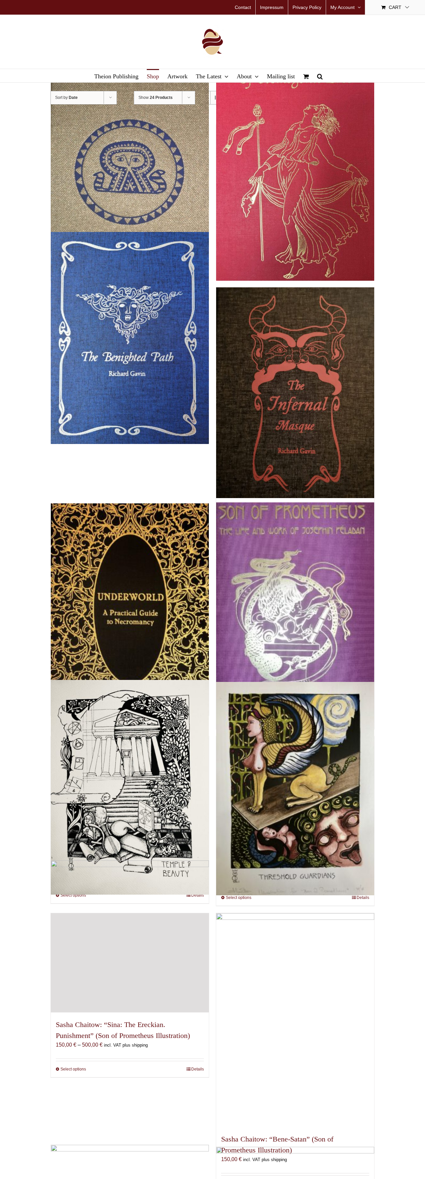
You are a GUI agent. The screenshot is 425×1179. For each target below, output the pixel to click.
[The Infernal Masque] (295, 392)
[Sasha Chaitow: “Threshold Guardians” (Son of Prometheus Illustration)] (295, 788)
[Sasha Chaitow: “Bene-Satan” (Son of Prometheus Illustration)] (295, 1020)
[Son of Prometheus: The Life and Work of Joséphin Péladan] (295, 611)
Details (197, 1069)
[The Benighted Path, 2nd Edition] (130, 338)
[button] (320, 75)
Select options (73, 1069)
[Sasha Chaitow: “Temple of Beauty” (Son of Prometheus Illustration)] (130, 787)
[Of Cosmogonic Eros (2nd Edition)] (295, 175)
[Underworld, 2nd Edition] (130, 610)
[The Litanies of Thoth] (130, 175)
